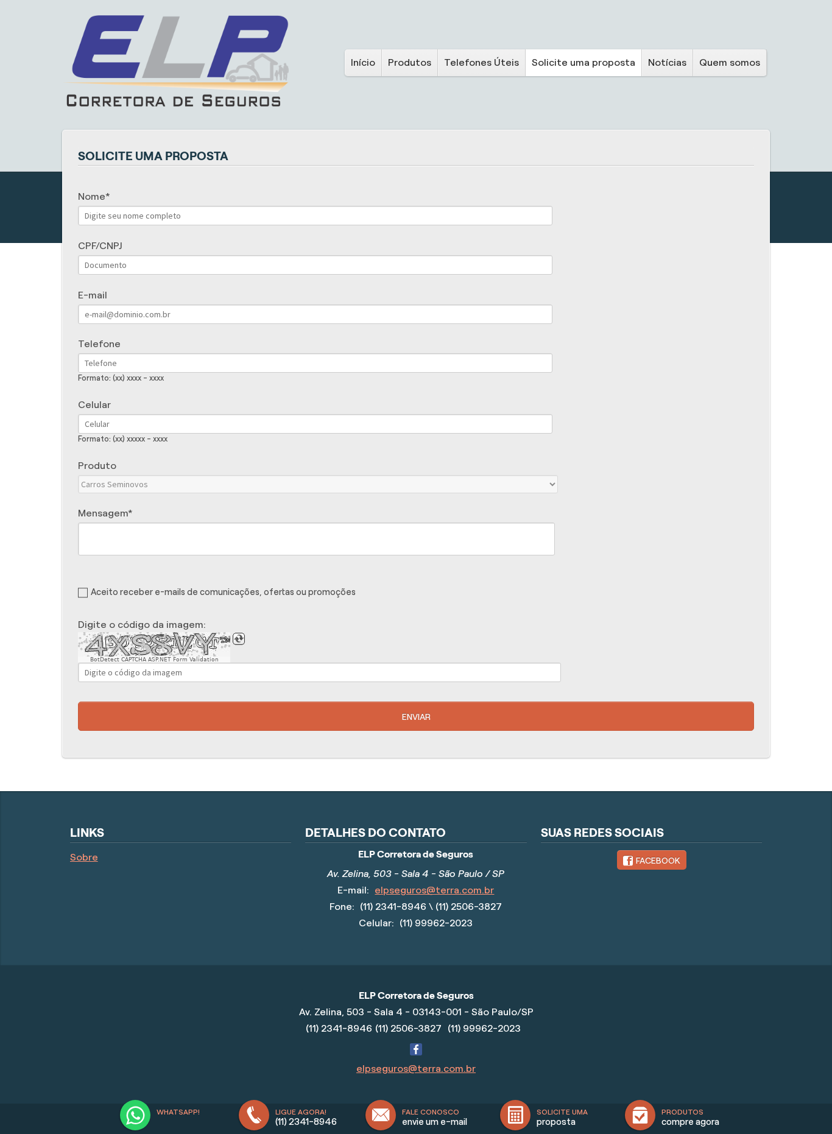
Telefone (99, 344)
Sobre (84, 857)
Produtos (409, 62)
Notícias (667, 62)
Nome (91, 196)
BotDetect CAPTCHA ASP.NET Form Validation (154, 660)
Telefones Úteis (481, 62)
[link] (651, 860)
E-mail (92, 295)
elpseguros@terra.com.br (434, 890)
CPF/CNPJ (100, 246)
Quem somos (729, 62)
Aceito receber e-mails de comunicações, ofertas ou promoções (223, 592)
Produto (97, 465)
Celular (94, 405)
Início (363, 62)
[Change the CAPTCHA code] (239, 639)
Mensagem (103, 513)
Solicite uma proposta (583, 62)
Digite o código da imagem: (142, 624)
